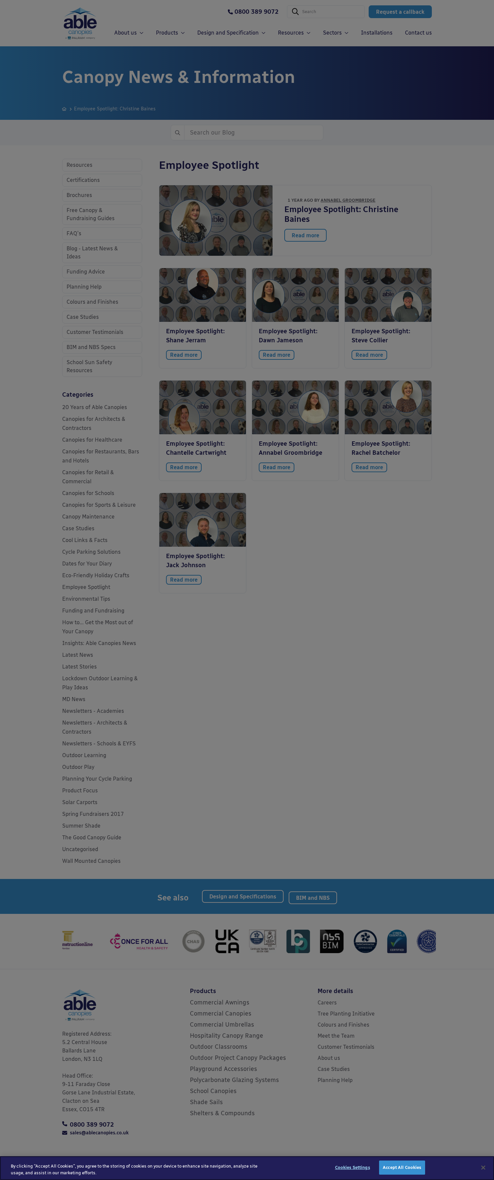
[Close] (483, 1167)
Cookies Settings (352, 1167)
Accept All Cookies (402, 1167)
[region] (247, 1168)
